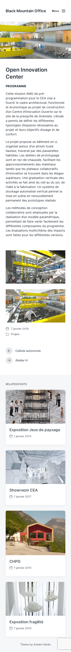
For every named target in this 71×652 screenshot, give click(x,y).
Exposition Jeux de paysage (34, 430)
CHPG (14, 561)
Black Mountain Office (26, 11)
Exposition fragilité (26, 622)
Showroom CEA (23, 490)
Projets (15, 334)
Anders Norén (42, 644)
